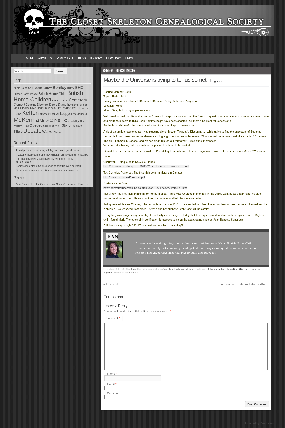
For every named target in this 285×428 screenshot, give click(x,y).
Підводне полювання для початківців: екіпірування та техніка (52, 154)
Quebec (36, 125)
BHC (79, 87)
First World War (66, 108)
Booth (26, 94)
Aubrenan (212, 269)
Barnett (47, 87)
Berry (70, 87)
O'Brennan (254, 269)
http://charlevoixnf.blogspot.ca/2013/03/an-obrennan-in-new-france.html (146, 166)
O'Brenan (242, 269)
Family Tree (65, 58)
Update (32, 131)
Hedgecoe (83, 108)
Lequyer (66, 114)
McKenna (26, 119)
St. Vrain (56, 125)
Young (57, 132)
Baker (38, 87)
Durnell (63, 104)
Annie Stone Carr (23, 88)
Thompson (77, 125)
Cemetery (78, 100)
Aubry (221, 269)
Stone (66, 125)
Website (112, 393)
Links (129, 58)
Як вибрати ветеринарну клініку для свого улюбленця (47, 150)
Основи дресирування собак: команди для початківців (47, 170)
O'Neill (57, 120)
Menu (30, 58)
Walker (48, 131)
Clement (19, 104)
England (73, 104)
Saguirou (107, 272)
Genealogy (108, 70)
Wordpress (267, 423)
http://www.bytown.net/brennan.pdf (124, 177)
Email (111, 384)
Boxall (34, 94)
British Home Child (53, 94)
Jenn (112, 236)
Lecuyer (54, 113)
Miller (44, 120)
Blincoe (18, 94)
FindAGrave (28, 108)
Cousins (31, 104)
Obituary (71, 120)
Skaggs (47, 126)
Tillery (18, 131)
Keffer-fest (43, 113)
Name (112, 373)
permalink (133, 272)
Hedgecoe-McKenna (125, 70)
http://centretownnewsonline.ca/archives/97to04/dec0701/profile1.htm (145, 187)
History (96, 58)
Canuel (64, 100)
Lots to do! (111, 284)
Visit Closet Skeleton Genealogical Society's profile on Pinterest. (52, 184)
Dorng (53, 104)
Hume (17, 113)
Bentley (59, 87)
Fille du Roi (231, 269)
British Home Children (48, 96)
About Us (45, 58)
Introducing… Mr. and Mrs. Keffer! (244, 284)
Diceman (43, 104)
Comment (113, 318)
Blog (82, 58)
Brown (55, 100)
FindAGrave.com (46, 108)
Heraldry (113, 58)
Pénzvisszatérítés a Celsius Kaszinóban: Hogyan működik (48, 166)
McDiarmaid (80, 113)
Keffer (29, 113)
